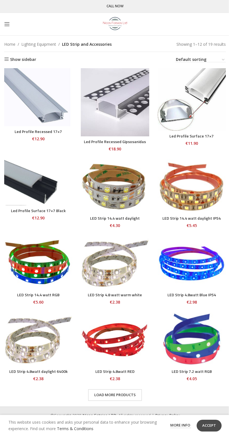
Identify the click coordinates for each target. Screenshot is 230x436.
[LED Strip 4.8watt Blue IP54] (192, 263)
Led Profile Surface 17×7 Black (38, 211)
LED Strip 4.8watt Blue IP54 (191, 295)
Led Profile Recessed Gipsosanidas (115, 141)
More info (180, 425)
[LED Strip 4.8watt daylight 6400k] (38, 339)
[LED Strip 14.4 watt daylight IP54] (192, 186)
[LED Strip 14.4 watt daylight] (115, 186)
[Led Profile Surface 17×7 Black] (38, 182)
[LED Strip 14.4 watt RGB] (38, 263)
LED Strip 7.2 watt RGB (192, 371)
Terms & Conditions (75, 428)
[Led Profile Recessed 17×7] (38, 97)
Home (9, 44)
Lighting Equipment (38, 44)
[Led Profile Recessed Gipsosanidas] (115, 102)
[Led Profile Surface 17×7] (192, 99)
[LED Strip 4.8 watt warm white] (115, 263)
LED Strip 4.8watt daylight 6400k (38, 371)
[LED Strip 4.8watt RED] (115, 339)
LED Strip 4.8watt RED (115, 371)
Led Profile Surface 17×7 (191, 136)
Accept (209, 425)
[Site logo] (115, 23)
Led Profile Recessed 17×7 (38, 131)
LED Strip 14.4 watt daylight (115, 218)
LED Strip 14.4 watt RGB (38, 295)
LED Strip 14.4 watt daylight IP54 (191, 218)
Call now (115, 6)
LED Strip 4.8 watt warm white (115, 295)
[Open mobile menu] (7, 24)
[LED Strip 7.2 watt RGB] (192, 339)
